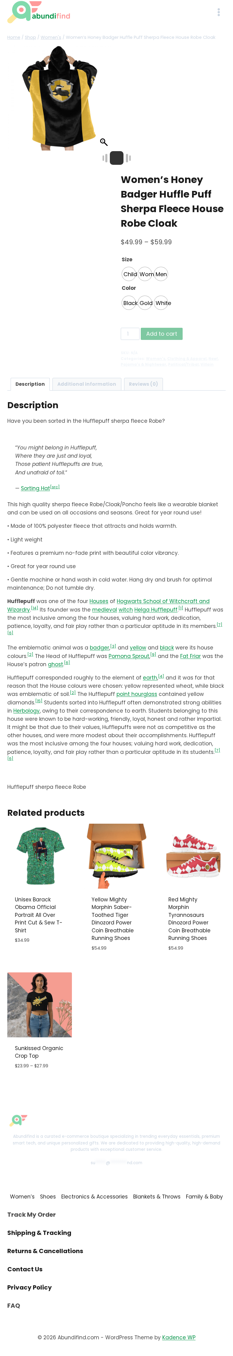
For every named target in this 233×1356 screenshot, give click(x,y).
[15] (38, 700)
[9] (153, 654)
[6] (10, 633)
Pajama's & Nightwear (143, 364)
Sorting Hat (35, 488)
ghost (55, 664)
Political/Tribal (183, 364)
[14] (34, 608)
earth (150, 677)
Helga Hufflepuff (155, 609)
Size (127, 259)
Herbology (26, 710)
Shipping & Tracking (39, 1233)
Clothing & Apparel (187, 358)
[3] (113, 646)
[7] (219, 624)
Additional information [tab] (86, 384)
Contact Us (24, 1269)
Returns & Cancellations (45, 1251)
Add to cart (161, 333)
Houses (98, 601)
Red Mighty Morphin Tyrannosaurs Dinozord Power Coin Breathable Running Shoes (189, 919)
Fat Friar (190, 656)
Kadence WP (179, 1337)
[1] (180, 608)
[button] (104, 101)
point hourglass (136, 694)
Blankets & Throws (157, 1196)
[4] (161, 676)
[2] (30, 654)
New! (213, 358)
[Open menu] (218, 12)
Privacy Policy (29, 1287)
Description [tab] (30, 384)
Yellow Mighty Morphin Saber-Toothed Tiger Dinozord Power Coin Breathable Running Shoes (113, 919)
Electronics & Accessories (94, 1196)
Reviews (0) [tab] (143, 384)
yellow (138, 647)
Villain (207, 364)
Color (129, 288)
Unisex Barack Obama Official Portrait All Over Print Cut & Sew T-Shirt (38, 915)
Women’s (22, 1196)
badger (99, 647)
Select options (34, 958)
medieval (104, 609)
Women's (155, 358)
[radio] (129, 274)
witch (126, 609)
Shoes (48, 1196)
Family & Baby (204, 1196)
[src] (55, 487)
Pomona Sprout (129, 656)
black (167, 647)
